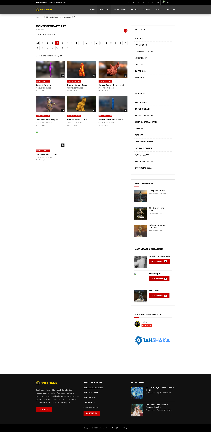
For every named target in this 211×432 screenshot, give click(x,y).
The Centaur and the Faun (158, 209)
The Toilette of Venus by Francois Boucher (157, 406)
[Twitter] (133, 2)
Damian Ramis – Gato (77, 119)
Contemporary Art (43, 81)
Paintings (139, 77)
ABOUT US (43, 410)
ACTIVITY (171, 9)
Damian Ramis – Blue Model (111, 119)
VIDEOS (146, 9)
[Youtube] (143, 2)
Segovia (138, 128)
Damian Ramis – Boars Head (111, 85)
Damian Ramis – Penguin (47, 119)
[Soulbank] (44, 9)
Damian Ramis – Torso (77, 85)
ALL (38, 43)
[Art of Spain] (140, 296)
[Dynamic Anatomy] (50, 69)
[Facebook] (128, 2)
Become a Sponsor (92, 407)
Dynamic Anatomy (44, 85)
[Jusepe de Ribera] (140, 196)
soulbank (155, 194)
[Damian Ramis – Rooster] (50, 139)
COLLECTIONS (119, 9)
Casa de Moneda (143, 168)
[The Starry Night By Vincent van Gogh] (137, 393)
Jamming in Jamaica (145, 141)
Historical (140, 71)
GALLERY (103, 9)
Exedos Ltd (101, 428)
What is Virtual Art (91, 392)
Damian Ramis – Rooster (47, 154)
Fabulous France (143, 148)
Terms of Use (111, 428)
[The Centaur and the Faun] (140, 213)
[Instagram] (148, 2)
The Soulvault (89, 402)
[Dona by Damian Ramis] (140, 262)
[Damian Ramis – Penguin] (50, 104)
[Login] (167, 2)
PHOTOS (134, 9)
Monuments (140, 44)
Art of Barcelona (143, 161)
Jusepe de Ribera (157, 190)
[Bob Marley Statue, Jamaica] (140, 231)
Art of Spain (140, 102)
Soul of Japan (141, 154)
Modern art (140, 58)
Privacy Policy (122, 428)
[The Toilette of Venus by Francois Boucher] (137, 410)
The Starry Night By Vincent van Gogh (160, 388)
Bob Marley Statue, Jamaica (157, 226)
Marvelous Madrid (144, 115)
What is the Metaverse (93, 387)
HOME (92, 9)
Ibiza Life (138, 135)
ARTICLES (158, 9)
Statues (138, 38)
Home (38, 17)
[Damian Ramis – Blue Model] (113, 104)
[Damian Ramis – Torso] (81, 69)
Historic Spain (142, 109)
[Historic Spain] (140, 279)
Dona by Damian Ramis (146, 122)
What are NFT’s (90, 397)
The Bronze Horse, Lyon (57, 2)
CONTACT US (91, 413)
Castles (138, 64)
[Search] (172, 2)
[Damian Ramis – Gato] (81, 104)
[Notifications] (158, 2)
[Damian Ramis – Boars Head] (113, 69)
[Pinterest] (138, 2)
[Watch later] (153, 2)
